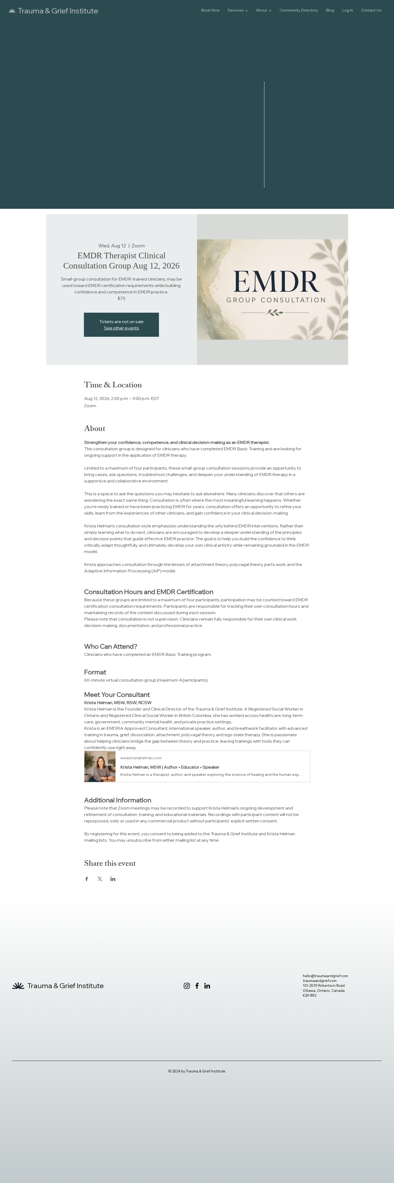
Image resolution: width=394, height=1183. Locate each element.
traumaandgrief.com (320, 980)
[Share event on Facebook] (86, 879)
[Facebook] (197, 986)
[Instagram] (187, 986)
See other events (121, 328)
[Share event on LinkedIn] (113, 879)
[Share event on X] (99, 879)
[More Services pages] (246, 10)
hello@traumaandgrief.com (325, 976)
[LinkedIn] (207, 986)
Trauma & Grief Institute (58, 10)
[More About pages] (270, 10)
